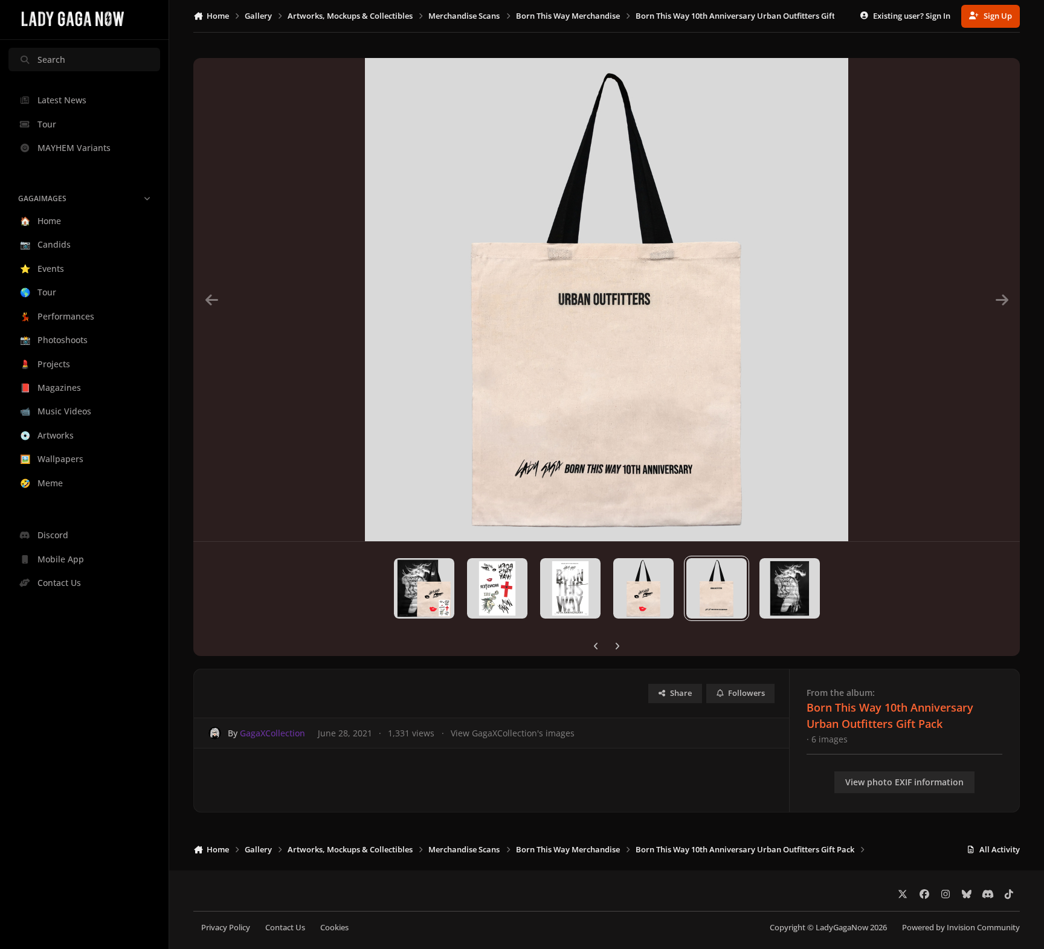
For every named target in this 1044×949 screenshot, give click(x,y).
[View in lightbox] (606, 299)
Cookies (334, 927)
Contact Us (285, 927)
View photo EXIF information (904, 782)
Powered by (961, 927)
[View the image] (424, 588)
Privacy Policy (225, 927)
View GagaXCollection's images (513, 733)
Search (51, 59)
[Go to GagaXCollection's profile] (214, 733)
